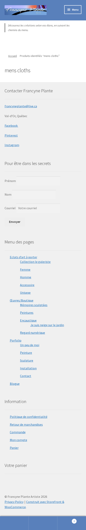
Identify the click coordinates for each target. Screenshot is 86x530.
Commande (18, 432)
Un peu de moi (29, 345)
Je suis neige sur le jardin (47, 325)
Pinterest (11, 135)
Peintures (26, 313)
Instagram (12, 145)
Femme (25, 270)
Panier (14, 448)
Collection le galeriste (35, 262)
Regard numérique (32, 333)
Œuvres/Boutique (21, 300)
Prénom (10, 181)
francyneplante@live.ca (21, 106)
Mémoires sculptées (33, 305)
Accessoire (27, 285)
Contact (25, 376)
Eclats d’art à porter (23, 257)
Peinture (26, 353)
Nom (8, 194)
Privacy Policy (14, 502)
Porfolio (15, 340)
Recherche (43, 523)
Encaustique (28, 320)
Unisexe (25, 293)
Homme (25, 277)
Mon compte (18, 440)
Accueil (12, 56)
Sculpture (26, 360)
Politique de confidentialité (28, 417)
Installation (28, 368)
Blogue (15, 384)
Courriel (10, 208)
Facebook (11, 126)
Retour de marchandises (26, 424)
